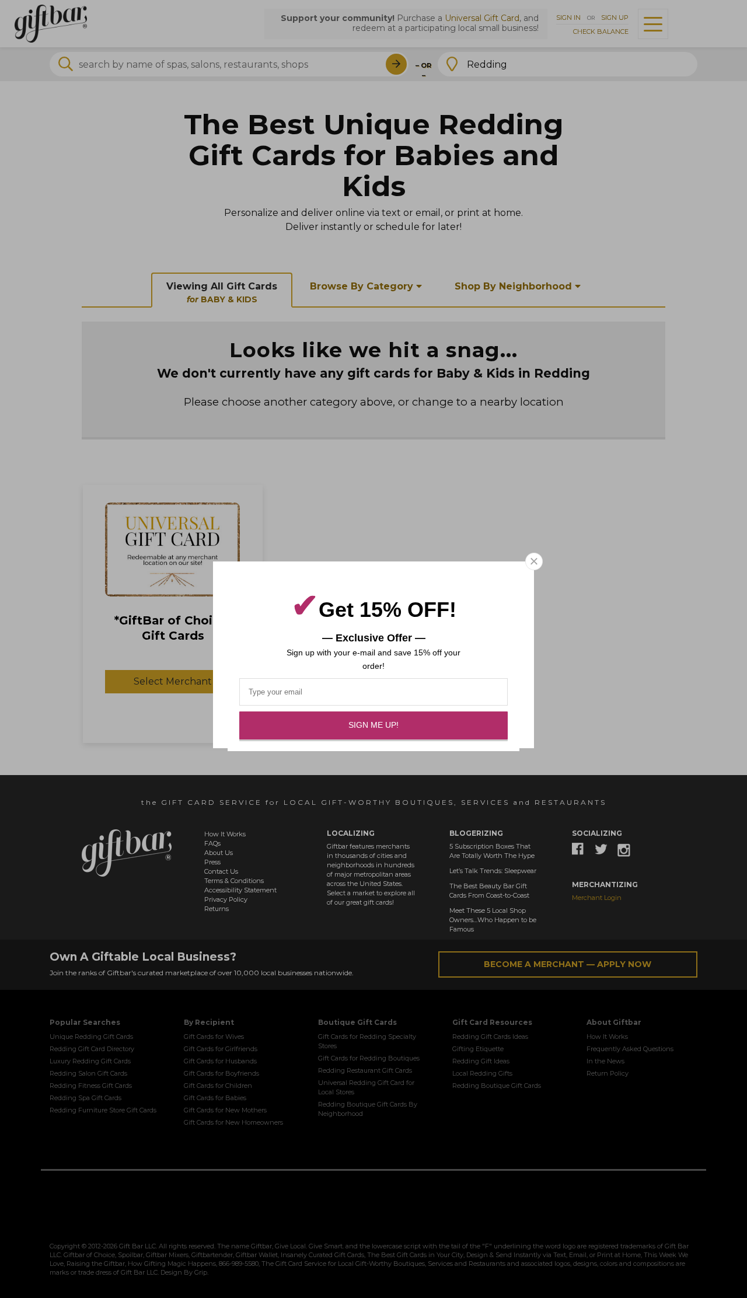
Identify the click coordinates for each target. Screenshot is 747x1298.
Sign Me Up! (373, 725)
